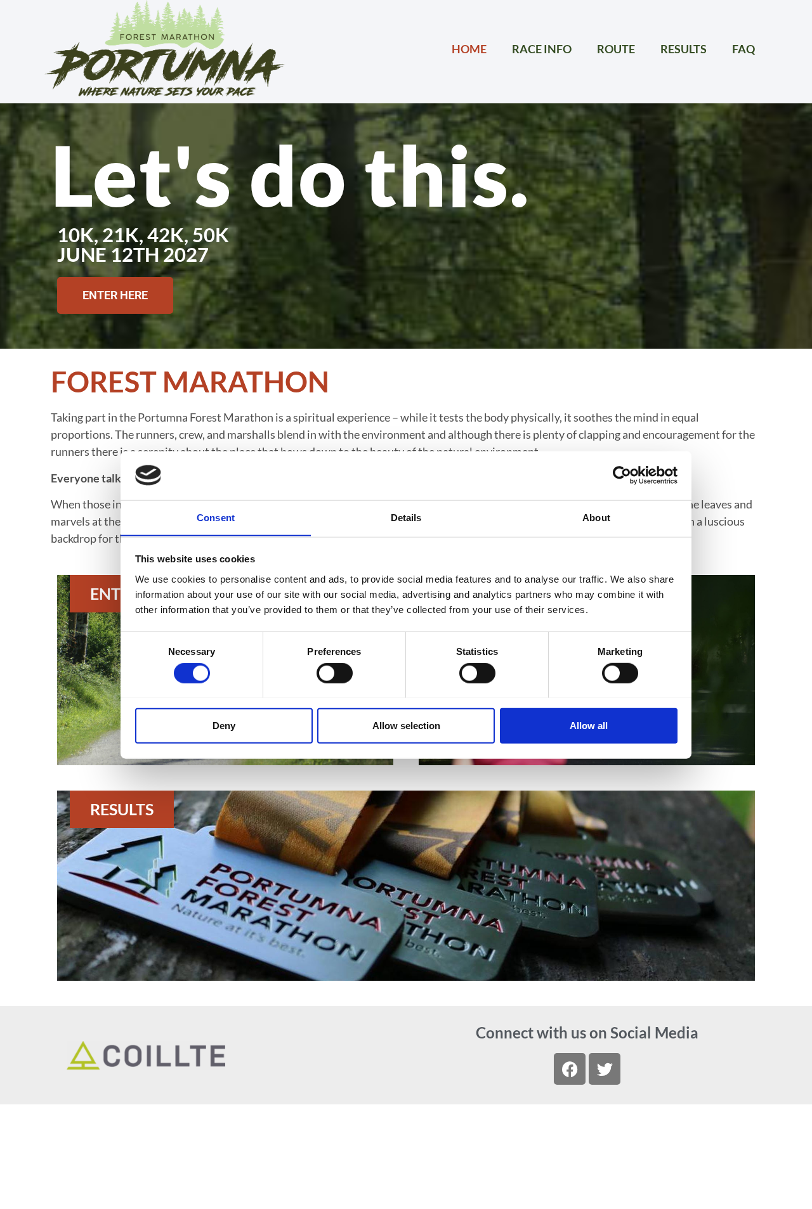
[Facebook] (570, 1069)
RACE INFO (542, 49)
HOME (469, 49)
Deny (224, 725)
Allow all (589, 725)
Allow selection (406, 725)
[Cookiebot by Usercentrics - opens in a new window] (622, 475)
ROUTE (616, 49)
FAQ (743, 49)
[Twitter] (604, 1069)
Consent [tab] (216, 517)
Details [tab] (406, 517)
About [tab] (596, 517)
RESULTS (683, 49)
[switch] (335, 673)
